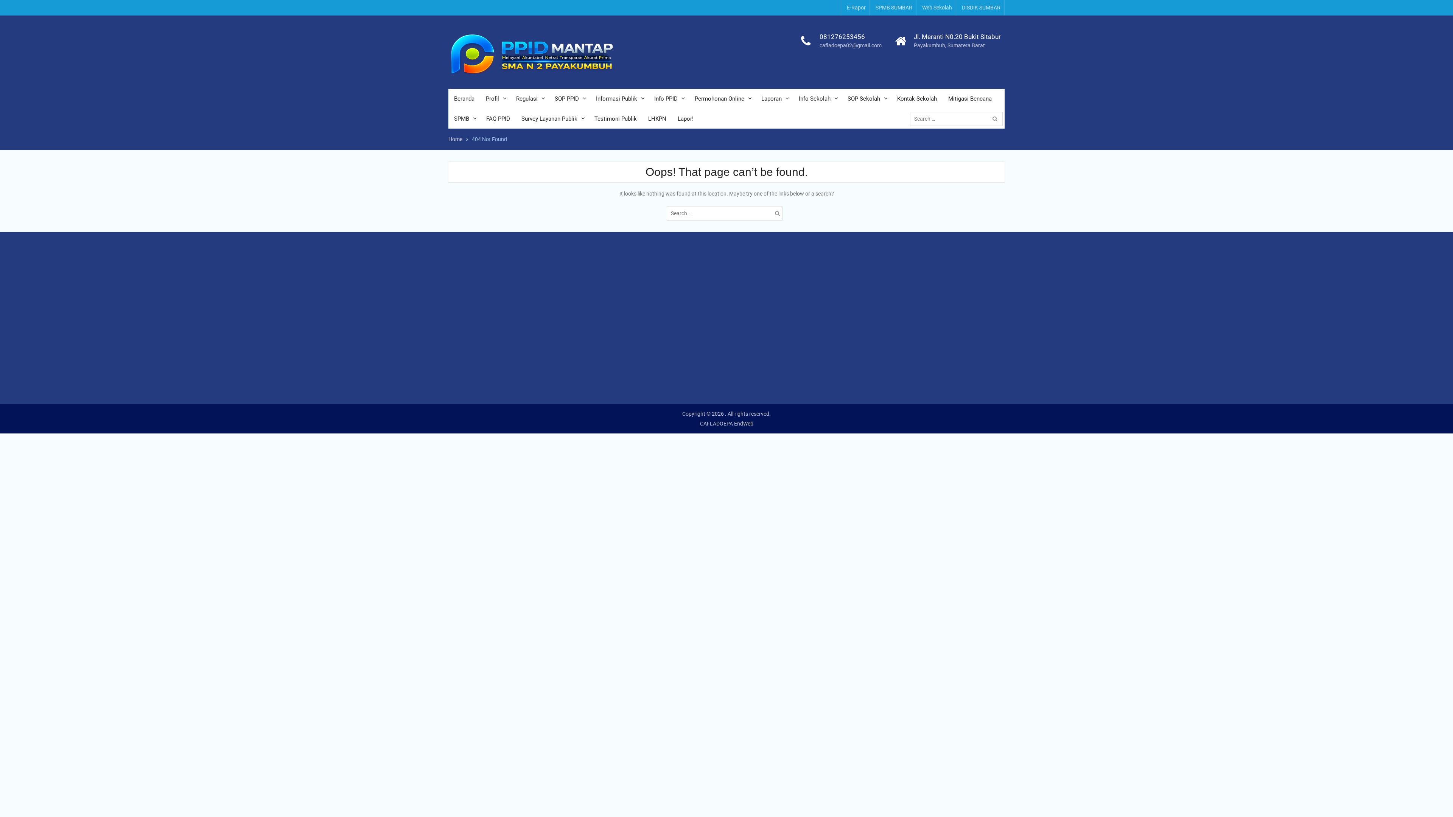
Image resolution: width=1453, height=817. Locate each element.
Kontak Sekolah (917, 98)
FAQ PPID (498, 118)
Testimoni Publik (615, 118)
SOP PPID (567, 98)
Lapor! (686, 118)
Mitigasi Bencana (970, 98)
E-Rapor (856, 8)
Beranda (464, 98)
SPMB (461, 118)
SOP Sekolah (864, 98)
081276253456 (842, 36)
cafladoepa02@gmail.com (851, 45)
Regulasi (527, 98)
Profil (492, 98)
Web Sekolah (937, 8)
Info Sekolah (815, 98)
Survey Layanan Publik (549, 118)
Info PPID (666, 98)
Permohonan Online (719, 98)
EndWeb (743, 424)
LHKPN (657, 118)
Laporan (771, 98)
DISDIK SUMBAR (981, 8)
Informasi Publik (616, 98)
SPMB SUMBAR (894, 8)
